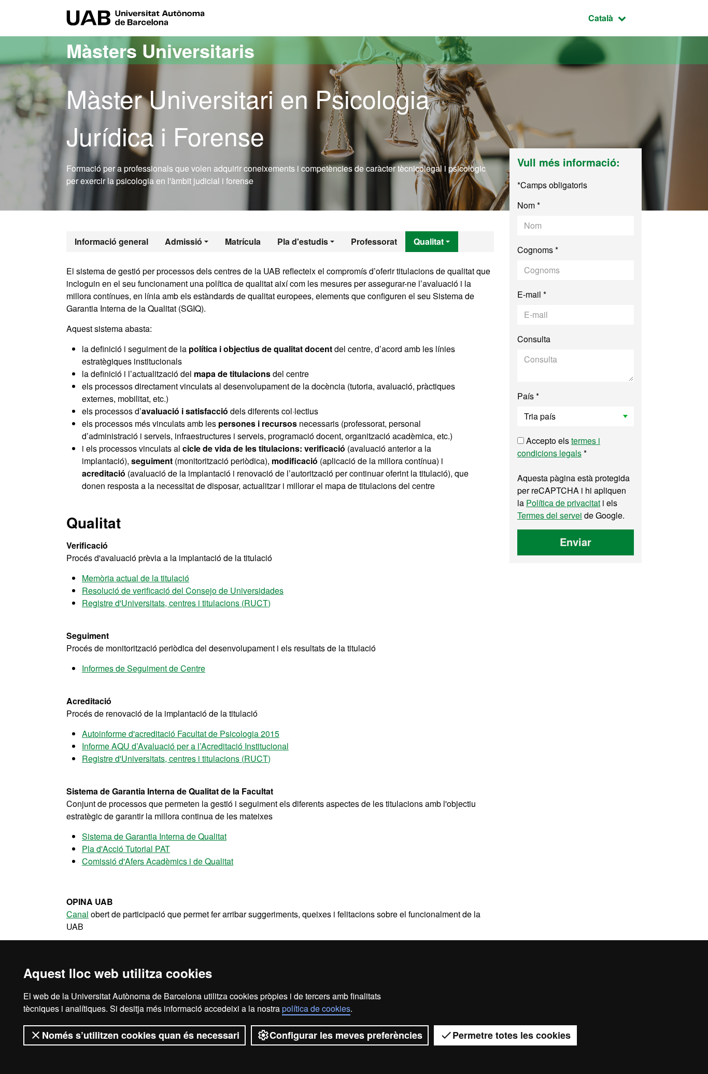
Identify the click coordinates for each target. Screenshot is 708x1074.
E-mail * (531, 294)
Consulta (533, 339)
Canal (77, 914)
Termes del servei (549, 515)
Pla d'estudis (302, 241)
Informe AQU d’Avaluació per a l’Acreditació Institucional (185, 746)
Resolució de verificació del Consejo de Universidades (183, 590)
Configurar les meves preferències (346, 1035)
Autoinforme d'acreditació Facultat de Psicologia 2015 (180, 734)
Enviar (575, 541)
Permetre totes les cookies (511, 1035)
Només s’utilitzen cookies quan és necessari (140, 1035)
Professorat (374, 241)
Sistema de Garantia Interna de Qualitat (154, 836)
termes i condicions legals (558, 447)
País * (528, 396)
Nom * (528, 205)
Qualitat (429, 241)
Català (615, 17)
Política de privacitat (563, 503)
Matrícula (243, 241)
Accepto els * (558, 447)
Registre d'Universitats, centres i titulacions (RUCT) (176, 603)
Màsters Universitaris (160, 50)
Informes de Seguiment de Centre (143, 668)
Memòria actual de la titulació (135, 578)
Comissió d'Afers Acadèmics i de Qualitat (157, 861)
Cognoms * (537, 250)
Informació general (111, 241)
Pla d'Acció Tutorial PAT (126, 849)
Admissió (183, 241)
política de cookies (316, 1008)
